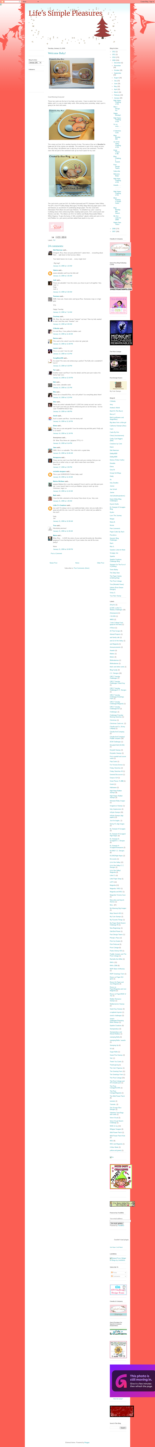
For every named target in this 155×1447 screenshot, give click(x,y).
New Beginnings (115, 928)
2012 (114, 51)
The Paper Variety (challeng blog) (116, 577)
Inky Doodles (114, 483)
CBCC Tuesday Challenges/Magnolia (116, 703)
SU (54, 240)
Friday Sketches (115, 768)
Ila (110, 479)
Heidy (112, 476)
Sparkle (112, 556)
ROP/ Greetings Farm (117, 974)
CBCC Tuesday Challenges (115, 677)
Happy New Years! (117, 223)
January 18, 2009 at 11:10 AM (63, 477)
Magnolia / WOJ (115, 888)
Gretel (112, 784)
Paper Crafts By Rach (117, 532)
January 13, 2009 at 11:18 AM (63, 334)
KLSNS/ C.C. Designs (117, 851)
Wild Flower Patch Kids (117, 1136)
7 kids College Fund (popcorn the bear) (116, 623)
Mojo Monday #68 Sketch (116, 210)
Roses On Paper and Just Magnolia (117, 983)
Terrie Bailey (114, 569)
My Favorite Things (116, 920)
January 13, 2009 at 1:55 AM (62, 276)
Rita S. (112, 546)
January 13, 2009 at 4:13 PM (62, 354)
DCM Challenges (115, 742)
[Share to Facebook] (63, 237)
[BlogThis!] (59, 237)
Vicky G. (113, 593)
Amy (111, 404)
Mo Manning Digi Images (118, 908)
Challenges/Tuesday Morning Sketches (116, 716)
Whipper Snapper (115, 1129)
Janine (112, 492)
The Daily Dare (115, 573)
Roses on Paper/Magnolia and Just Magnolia (118, 989)
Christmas (113, 720)
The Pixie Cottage (116, 581)
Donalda (112, 463)
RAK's (112, 962)
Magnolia (113, 885)
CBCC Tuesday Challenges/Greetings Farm (117, 696)
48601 (112, 619)
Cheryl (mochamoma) (117, 435)
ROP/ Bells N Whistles (117, 969)
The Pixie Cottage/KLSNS (115, 1087)
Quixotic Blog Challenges (114, 539)
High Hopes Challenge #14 (117, 119)
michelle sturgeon (59, 471)
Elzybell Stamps (115, 750)
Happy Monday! (117, 114)
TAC (111, 1058)
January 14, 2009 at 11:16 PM (63, 421)
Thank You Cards (115, 1061)
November (117, 65)
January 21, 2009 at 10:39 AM (63, 521)
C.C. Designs (114, 673)
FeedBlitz (121, 1225)
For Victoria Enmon (116, 765)
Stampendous (114, 1029)
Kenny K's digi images (117, 824)
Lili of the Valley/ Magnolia (115, 871)
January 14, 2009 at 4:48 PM (62, 411)
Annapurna (57, 457)
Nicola (112, 525)
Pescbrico (113, 535)
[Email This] (57, 237)
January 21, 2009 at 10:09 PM (63, 549)
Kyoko (112, 512)
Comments (116, 1276)
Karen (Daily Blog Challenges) (115, 500)
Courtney (56, 316)
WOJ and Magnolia (116, 1144)
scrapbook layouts (116, 1012)
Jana (54, 447)
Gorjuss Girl (114, 778)
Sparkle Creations (116, 1025)
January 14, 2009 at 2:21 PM (62, 387)
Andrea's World (115, 408)
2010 (114, 57)
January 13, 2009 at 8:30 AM (62, 324)
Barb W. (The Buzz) (116, 411)
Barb (54, 495)
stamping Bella (115, 1037)
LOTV (112, 882)
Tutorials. (113, 1104)
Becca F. (113, 414)
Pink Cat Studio (115, 941)
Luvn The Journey (116, 515)
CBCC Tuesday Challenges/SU (115, 708)
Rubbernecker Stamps (117, 1004)
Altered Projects (115, 634)
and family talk (114, 637)
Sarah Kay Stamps (116, 1009)
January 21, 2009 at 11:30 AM (63, 531)
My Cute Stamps (115, 916)
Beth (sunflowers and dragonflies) (117, 418)
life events (113, 859)
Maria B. (112, 522)
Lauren (55, 348)
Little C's (113, 875)
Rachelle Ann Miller (116, 959)
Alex (54, 402)
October (117, 70)
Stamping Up (114, 1045)
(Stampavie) (114, 613)
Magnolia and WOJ (116, 892)
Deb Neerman (58, 250)
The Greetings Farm (116, 1074)
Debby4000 (113, 453)
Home (77, 563)
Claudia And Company (117, 732)
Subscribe (116, 171)
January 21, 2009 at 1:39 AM (62, 501)
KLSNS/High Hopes (116, 856)
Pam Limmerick (115, 528)
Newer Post (53, 563)
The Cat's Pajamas (116, 1068)
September (117, 73)
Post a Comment (56, 553)
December (117, 63)
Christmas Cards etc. (117, 723)
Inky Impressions (115, 809)
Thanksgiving (114, 1065)
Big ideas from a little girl (118, 422)
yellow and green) (115, 1150)
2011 (114, 54)
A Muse (112, 628)
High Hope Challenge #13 (117, 180)
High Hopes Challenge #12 (117, 193)
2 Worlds (56, 328)
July (115, 81)
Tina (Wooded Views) (117, 584)
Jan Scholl (113, 489)
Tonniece (56, 296)
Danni (112, 447)
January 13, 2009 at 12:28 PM (63, 344)
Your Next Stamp (115, 596)
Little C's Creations (59, 505)
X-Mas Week (114, 1147)
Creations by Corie (116, 444)
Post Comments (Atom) (81, 568)
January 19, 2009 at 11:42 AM (63, 491)
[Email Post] (52, 237)
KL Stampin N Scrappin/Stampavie (116, 846)
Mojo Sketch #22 (115, 913)
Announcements (115, 647)
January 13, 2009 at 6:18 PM (62, 366)
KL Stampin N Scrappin (117, 829)
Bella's (112, 657)
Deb (54, 382)
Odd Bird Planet (115, 931)
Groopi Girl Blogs (115, 473)
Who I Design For (116, 108)
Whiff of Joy (114, 1126)
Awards (112, 650)
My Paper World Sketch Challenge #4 (117, 924)
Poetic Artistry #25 (116, 951)
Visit (116, 1247)
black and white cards (117, 667)
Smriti (55, 416)
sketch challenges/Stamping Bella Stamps (117, 1020)
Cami (111, 429)
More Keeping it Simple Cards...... (117, 201)
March (116, 92)
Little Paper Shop (115, 879)
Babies (112, 654)
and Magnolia (114, 644)
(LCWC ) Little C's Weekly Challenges (116, 609)
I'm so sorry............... (117, 126)
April (115, 89)
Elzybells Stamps (115, 753)
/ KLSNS (113, 616)
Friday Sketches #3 (116, 771)
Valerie (55, 270)
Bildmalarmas (114, 660)
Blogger (86, 1442)
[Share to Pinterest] (65, 237)
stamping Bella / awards (118, 1040)
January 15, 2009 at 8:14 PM (62, 443)
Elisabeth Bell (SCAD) (117, 745)
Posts (115, 1272)
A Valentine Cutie (117, 131)
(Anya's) (112, 605)
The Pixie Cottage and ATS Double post (117, 1082)
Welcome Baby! (116, 175)
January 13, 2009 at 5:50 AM (62, 292)
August (116, 78)
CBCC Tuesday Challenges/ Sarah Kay (117, 682)
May (115, 86)
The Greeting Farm (116, 1071)
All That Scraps (115, 631)
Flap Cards (113, 761)
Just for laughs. (115, 820)
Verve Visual (114, 1118)
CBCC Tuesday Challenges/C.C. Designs (118, 689)
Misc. (111, 905)
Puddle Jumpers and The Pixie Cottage (118, 955)
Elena (55, 426)
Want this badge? (118, 1399)
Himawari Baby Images (117, 801)
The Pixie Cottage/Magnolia (115, 1092)
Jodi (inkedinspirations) (117, 496)
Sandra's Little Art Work (117, 550)
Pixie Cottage (114, 947)
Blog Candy (113, 670)
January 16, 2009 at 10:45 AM (63, 453)
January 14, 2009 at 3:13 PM (62, 397)
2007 (114, 231)
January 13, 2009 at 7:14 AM (62, 312)
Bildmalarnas (114, 663)
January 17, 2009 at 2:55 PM (62, 467)
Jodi (54, 280)
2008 (114, 229)
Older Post (100, 563)
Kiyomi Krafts (114, 504)
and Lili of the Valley (116, 641)
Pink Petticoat (114, 944)
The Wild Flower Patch (117, 1096)
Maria (55, 535)
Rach (111, 543)
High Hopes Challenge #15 (117, 102)
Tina (54, 525)
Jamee (112, 486)
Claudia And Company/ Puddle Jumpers (117, 737)
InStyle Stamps (115, 812)
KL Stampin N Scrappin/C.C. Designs (117, 840)
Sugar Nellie (114, 1052)
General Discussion (116, 774)
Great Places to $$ (116, 152)
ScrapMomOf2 (58, 358)
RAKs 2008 (113, 965)
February (117, 95)
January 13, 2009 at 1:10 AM (62, 266)
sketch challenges (116, 1015)
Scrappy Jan (114, 553)
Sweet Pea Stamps (116, 1055)
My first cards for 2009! (117, 217)
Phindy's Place (115, 938)
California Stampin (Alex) (118, 426)
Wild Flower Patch (116, 1132)
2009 (114, 60)
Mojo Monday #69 (116, 137)
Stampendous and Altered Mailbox (116, 1033)
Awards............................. (117, 187)
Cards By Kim (114, 432)
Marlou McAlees (58, 481)
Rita (54, 392)
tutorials (112, 1101)
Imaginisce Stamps (116, 806)
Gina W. (112, 470)
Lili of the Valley (115, 862)
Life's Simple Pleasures (65, 13)
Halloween (113, 787)
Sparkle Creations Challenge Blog (116, 560)
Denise (55, 338)
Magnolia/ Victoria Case (117, 895)
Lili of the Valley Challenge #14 (117, 144)
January (117, 98)
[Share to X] (61, 237)
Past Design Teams (116, 166)
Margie (112, 519)
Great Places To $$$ (116, 781)
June (116, 83)
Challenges (113, 712)
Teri (54, 370)
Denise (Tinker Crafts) (117, 460)
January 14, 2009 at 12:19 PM (63, 378)
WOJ (111, 1141)
